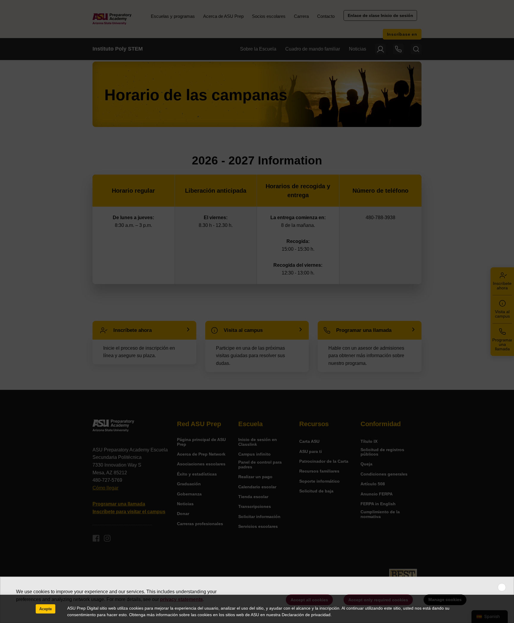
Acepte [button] (45, 609)
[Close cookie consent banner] (502, 587)
